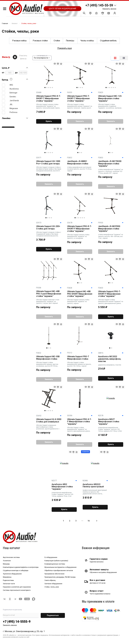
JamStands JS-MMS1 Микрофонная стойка (77, 162)
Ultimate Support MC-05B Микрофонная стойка (48, 357)
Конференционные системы (54, 564)
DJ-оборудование (50, 557)
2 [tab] (46, 87)
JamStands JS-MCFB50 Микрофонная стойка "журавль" (109, 228)
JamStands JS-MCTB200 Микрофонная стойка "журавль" (109, 163)
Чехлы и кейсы (87, 41)
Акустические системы (11, 557)
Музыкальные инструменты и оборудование (60, 567)
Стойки (57, 41)
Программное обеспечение (54, 574)
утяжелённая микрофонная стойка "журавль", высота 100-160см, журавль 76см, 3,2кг (62, 494)
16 (89, 521)
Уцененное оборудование (12, 574)
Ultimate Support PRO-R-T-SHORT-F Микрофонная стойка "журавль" (79, 228)
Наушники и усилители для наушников (17, 587)
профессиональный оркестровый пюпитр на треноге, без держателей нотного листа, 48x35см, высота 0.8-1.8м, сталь (95, 492)
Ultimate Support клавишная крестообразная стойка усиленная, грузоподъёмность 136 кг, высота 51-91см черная (48, 427)
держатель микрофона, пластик (109, 365)
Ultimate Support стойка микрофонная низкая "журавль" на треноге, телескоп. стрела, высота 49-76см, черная (79, 106)
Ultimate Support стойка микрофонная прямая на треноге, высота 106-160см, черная (79, 364)
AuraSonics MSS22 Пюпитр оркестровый (93, 485)
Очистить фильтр (23, 57)
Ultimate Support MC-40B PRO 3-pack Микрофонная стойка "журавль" (48, 293)
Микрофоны (7, 577)
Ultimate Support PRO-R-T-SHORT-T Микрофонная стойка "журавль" (48, 98)
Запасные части (9, 584)
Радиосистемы (8, 580)
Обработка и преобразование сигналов (58, 570)
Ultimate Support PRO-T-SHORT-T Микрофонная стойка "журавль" (78, 98)
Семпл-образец (50, 580)
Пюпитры (70, 41)
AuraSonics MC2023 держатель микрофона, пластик (109, 358)
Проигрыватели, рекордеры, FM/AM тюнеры (60, 577)
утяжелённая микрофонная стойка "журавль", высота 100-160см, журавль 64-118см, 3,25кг (110, 429)
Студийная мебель (108, 41)
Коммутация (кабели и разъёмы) (56, 561)
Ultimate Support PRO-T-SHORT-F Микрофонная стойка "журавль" (109, 293)
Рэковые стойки (40, 41)
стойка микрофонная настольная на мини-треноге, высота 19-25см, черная (79, 169)
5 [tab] (52, 87)
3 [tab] (48, 87)
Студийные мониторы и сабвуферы (15, 570)
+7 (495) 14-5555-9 (16, 621)
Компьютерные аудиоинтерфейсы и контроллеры (21, 567)
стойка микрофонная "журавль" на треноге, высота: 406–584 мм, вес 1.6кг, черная (110, 236)
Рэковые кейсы (19, 41)
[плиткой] (115, 58)
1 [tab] (44, 87)
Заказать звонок (109, 9)
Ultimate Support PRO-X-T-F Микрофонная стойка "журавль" (79, 421)
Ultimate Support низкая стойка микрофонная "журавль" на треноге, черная (78, 301)
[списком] (123, 58)
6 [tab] (115, 87)
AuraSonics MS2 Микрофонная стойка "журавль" (62, 486)
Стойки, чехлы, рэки (51, 587)
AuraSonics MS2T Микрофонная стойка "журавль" (108, 421)
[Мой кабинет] (114, 13)
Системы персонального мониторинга (16, 590)
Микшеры (6, 564)
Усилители (7, 561)
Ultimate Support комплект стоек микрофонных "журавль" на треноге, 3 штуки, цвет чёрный (47, 301)
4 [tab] (50, 87)
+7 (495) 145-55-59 (99, 5)
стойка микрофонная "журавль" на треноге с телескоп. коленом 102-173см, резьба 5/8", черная (110, 171)
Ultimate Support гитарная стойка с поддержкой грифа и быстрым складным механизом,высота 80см (48, 234)
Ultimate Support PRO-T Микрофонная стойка (78, 357)
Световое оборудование (53, 584)
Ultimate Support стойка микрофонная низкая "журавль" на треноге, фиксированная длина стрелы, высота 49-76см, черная (110, 301)
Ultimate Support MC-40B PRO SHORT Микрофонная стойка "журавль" (79, 293)
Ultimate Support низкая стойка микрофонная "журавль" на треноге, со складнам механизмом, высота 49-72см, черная (78, 236)
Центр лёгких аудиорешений (62, 9)
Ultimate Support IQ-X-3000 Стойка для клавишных (48, 420)
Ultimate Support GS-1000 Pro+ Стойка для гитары (48, 162)
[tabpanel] (48, 75)
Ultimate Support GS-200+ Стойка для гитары (48, 227)
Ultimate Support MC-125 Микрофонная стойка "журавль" (109, 98)
